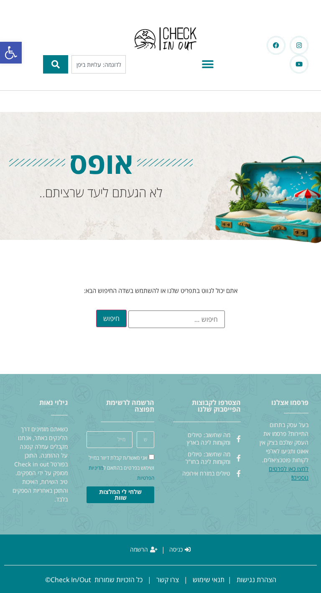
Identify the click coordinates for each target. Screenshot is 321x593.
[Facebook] (276, 45)
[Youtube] (299, 64)
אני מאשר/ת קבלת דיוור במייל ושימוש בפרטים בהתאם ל (121, 467)
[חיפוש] (55, 64)
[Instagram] (299, 45)
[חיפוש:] (176, 319)
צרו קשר (167, 579)
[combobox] (98, 64)
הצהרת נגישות (256, 579)
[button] (11, 53)
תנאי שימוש (208, 579)
